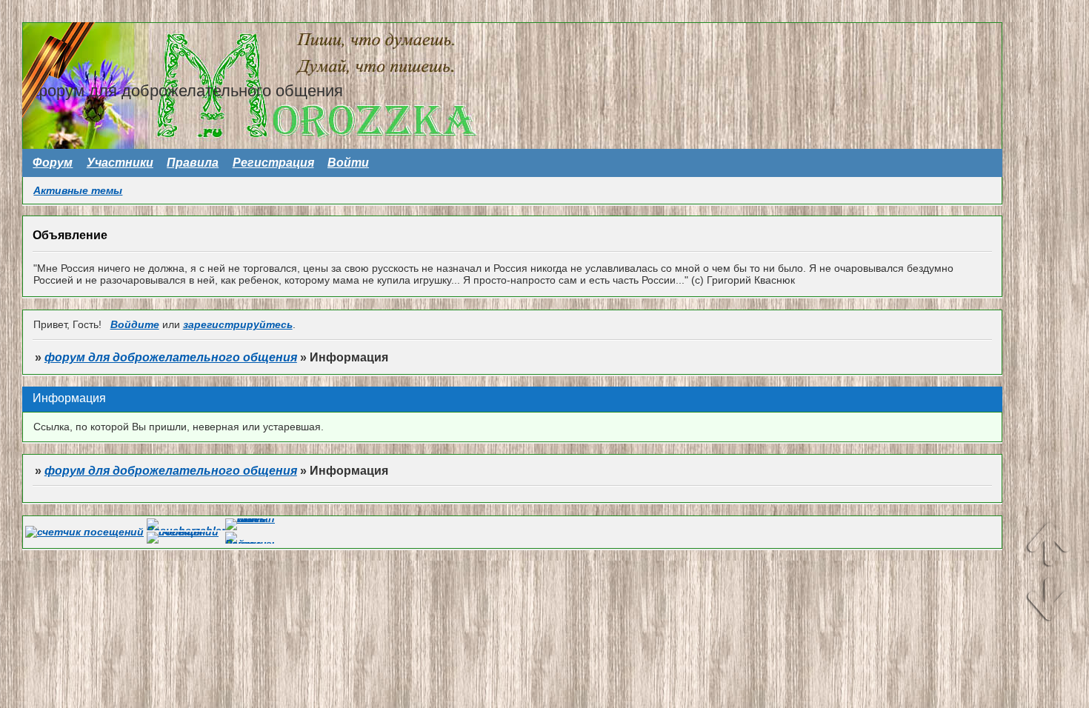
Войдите (134, 324)
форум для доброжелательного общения (170, 357)
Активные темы (77, 190)
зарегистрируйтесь (238, 324)
